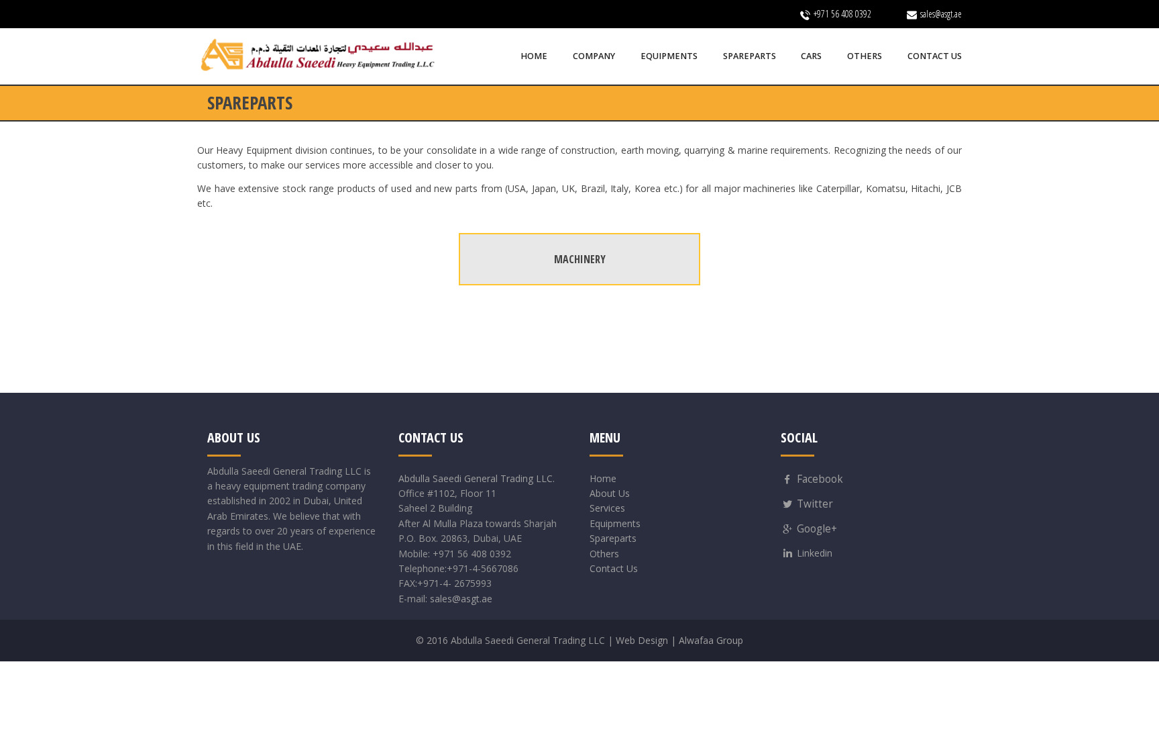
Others (604, 553)
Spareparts (613, 538)
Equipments (615, 523)
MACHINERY (580, 259)
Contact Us (614, 568)
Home (603, 478)
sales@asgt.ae (461, 598)
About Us (610, 493)
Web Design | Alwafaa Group (679, 640)
